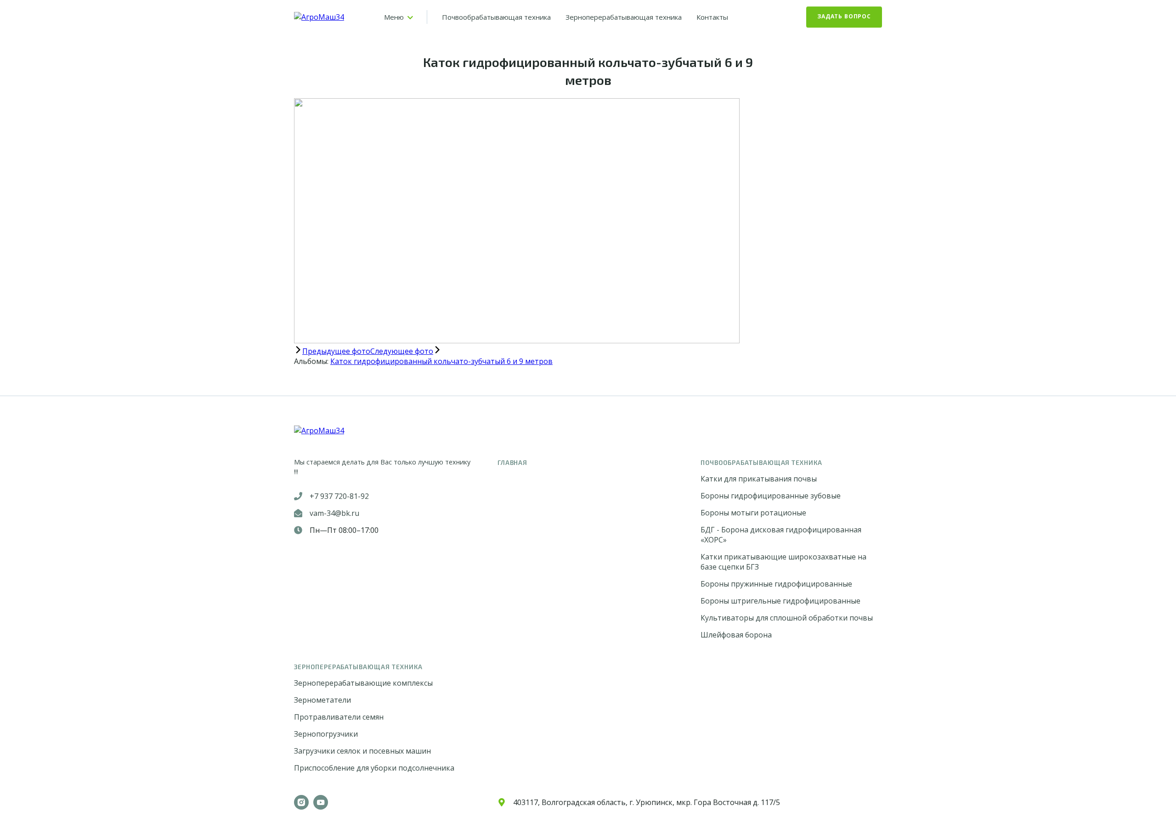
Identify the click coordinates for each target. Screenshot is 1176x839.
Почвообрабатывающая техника (496, 17)
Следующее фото (401, 351)
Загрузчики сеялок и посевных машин (362, 751)
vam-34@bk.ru (334, 513)
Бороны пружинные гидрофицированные (776, 584)
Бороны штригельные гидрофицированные (780, 601)
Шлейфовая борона (736, 635)
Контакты (712, 17)
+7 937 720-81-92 (339, 496)
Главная (513, 462)
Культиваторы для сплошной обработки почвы (787, 618)
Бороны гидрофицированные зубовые (771, 496)
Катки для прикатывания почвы (759, 479)
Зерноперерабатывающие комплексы (363, 683)
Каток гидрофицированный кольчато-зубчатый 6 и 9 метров (441, 361)
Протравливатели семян (339, 717)
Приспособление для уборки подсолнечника (374, 768)
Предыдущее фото (336, 351)
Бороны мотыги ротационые (753, 513)
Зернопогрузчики (326, 734)
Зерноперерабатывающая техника (623, 17)
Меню (394, 17)
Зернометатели (322, 700)
